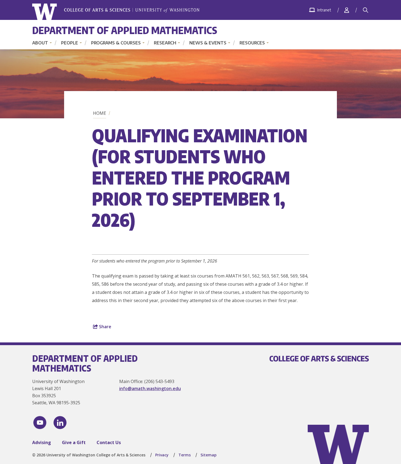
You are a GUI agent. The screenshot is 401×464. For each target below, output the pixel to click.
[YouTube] (39, 422)
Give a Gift (74, 442)
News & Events (207, 43)
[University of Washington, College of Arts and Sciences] (115, 12)
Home (99, 113)
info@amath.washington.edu (150, 388)
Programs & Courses (116, 43)
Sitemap (208, 454)
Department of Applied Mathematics (124, 30)
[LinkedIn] (60, 422)
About (40, 43)
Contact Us (109, 442)
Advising (41, 442)
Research (165, 43)
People (69, 43)
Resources (252, 43)
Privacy (162, 454)
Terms (184, 454)
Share (104, 327)
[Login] (346, 9)
